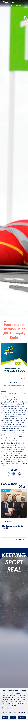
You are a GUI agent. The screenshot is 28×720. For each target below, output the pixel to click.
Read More (22, 717)
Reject (13, 717)
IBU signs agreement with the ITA (12, 527)
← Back (4, 321)
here (14, 710)
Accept (5, 717)
